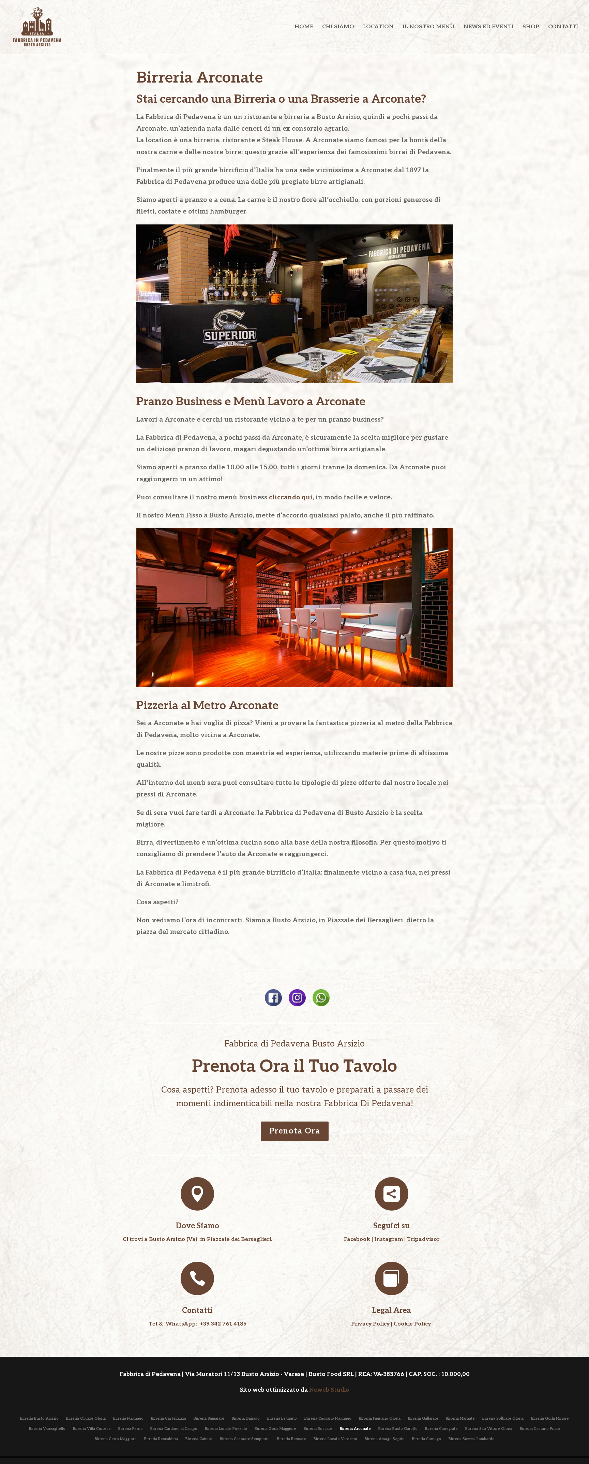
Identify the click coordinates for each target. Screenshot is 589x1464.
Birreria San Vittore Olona (488, 1428)
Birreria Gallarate (423, 1418)
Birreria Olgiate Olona (86, 1418)
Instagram (388, 1239)
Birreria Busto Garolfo (398, 1428)
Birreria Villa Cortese (92, 1428)
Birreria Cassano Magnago (327, 1418)
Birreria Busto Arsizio (39, 1418)
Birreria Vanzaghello (47, 1428)
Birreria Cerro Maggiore (116, 1439)
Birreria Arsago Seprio (385, 1439)
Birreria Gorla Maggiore (275, 1428)
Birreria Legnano (282, 1418)
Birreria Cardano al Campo (173, 1428)
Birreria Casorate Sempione (245, 1439)
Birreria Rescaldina (161, 1439)
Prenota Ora (294, 1131)
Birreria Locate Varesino (335, 1439)
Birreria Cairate (198, 1439)
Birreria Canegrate (441, 1428)
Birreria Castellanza (168, 1418)
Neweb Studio (329, 1390)
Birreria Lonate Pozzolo (226, 1428)
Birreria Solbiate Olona (503, 1418)
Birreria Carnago (426, 1439)
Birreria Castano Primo (540, 1428)
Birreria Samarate (209, 1418)
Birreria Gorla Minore (550, 1418)
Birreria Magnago (128, 1418)
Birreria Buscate (318, 1428)
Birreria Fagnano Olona (380, 1418)
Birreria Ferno (130, 1428)
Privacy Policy (370, 1324)
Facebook (357, 1239)
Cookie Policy (412, 1324)
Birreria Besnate (291, 1439)
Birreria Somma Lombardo (472, 1439)
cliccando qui (291, 497)
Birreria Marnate (460, 1418)
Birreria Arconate (355, 1428)
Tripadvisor (423, 1239)
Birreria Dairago (246, 1418)
